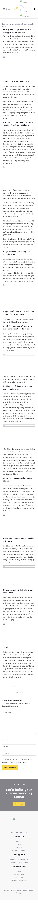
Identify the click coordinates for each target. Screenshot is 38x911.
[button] (19, 804)
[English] (23, 2)
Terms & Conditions (19, 880)
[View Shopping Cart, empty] (15, 9)
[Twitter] (21, 832)
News (29, 24)
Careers (19, 847)
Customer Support (19, 850)
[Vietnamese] (25, 16)
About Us (19, 841)
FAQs (19, 871)
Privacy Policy (19, 877)
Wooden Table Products (19, 859)
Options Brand (21, 24)
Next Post (19, 692)
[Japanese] (24, 7)
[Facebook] (12, 832)
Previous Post (19, 687)
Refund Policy (19, 874)
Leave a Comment (8, 24)
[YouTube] (17, 832)
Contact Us (19, 844)
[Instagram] (26, 832)
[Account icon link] (34, 9)
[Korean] (23, 11)
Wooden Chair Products (19, 862)
